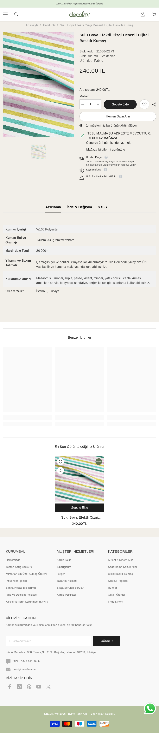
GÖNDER (107, 640)
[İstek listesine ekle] (60, 461)
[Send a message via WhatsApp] (150, 708)
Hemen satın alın (118, 116)
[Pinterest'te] (29, 687)
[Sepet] (154, 14)
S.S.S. (103, 207)
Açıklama (53, 207)
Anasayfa (32, 25)
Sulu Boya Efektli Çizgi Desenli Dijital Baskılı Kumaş (79, 517)
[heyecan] (48, 687)
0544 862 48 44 (31, 661)
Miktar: (84, 96)
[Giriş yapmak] (143, 14)
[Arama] (16, 14)
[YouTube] (39, 687)
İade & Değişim (79, 207)
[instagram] (19, 687)
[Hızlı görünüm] (60, 470)
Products (49, 25)
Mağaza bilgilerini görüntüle (105, 149)
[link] (144, 104)
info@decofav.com (25, 669)
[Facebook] (10, 687)
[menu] (5, 14)
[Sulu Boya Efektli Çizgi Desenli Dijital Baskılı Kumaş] (79, 479)
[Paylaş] (152, 104)
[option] (38, 84)
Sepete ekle (120, 104)
